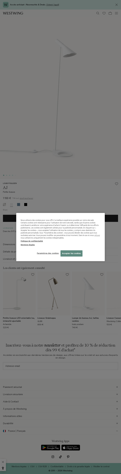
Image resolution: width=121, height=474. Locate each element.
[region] (60, 237)
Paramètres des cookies (48, 253)
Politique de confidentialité (32, 241)
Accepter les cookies (71, 253)
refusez (97, 235)
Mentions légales (28, 245)
